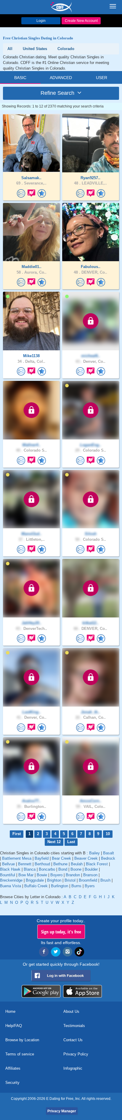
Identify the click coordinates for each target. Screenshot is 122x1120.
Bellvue (8, 864)
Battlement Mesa (16, 858)
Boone (75, 869)
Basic (20, 77)
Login (41, 21)
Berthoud (42, 864)
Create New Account (81, 21)
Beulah (77, 864)
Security (12, 1082)
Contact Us (73, 1040)
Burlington (59, 886)
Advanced (61, 77)
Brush (105, 880)
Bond (62, 869)
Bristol (70, 880)
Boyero (56, 875)
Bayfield (42, 858)
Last (71, 842)
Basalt (108, 853)
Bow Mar (25, 875)
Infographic (72, 1068)
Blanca (30, 869)
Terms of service (19, 1054)
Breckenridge (11, 880)
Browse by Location (22, 1040)
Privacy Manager (61, 1111)
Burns (76, 886)
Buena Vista (10, 886)
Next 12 (54, 842)
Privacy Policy (75, 1054)
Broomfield (88, 880)
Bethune (60, 864)
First (16, 834)
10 (108, 834)
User (101, 77)
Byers (90, 886)
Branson (90, 875)
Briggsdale (35, 880)
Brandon (73, 875)
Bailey (94, 853)
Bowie (42, 875)
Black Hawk (10, 869)
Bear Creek (61, 858)
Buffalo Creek (36, 886)
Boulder (91, 869)
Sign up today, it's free (61, 932)
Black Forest (97, 864)
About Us (71, 1011)
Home (10, 1011)
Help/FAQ (13, 1025)
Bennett (24, 864)
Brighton (54, 880)
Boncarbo (47, 869)
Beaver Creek (86, 858)
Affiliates (12, 1068)
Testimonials (74, 1025)
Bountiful (7, 875)
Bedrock (108, 858)
